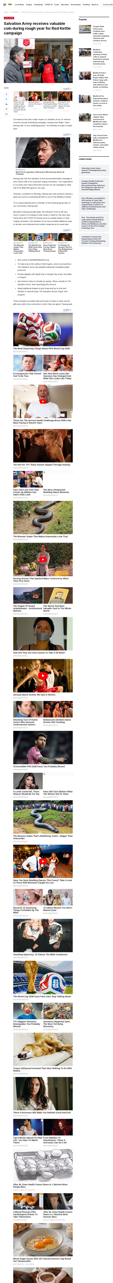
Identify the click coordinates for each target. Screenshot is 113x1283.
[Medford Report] (10, 4)
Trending (86, 4)
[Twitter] (6, 99)
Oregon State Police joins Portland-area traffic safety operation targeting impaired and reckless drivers (101, 33)
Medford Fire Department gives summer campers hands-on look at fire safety (100, 101)
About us (95, 4)
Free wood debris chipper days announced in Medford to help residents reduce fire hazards (100, 120)
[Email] (6, 114)
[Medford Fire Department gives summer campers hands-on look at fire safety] (85, 99)
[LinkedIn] (6, 104)
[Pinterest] (6, 109)
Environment (76, 4)
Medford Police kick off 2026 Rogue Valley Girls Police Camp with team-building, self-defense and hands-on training (100, 80)
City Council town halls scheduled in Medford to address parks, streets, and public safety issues (101, 141)
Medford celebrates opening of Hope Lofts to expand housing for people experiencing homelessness (101, 57)
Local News (19, 4)
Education (65, 4)
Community (38, 4)
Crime (56, 4)
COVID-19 (48, 4)
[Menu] (4, 4)
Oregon (29, 4)
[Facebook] (6, 94)
